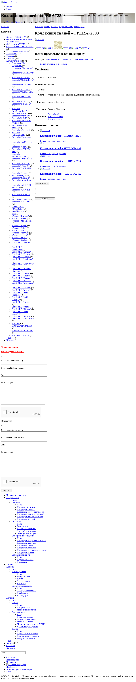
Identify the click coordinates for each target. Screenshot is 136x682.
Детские (20, 579)
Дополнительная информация (53, 64)
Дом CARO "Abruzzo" (22, 242)
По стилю (16, 521)
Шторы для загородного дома (30, 512)
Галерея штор (12, 497)
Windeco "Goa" (18, 230)
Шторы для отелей (25, 552)
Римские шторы (24, 526)
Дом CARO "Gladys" (21, 276)
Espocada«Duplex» (20, 173)
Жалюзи (10, 56)
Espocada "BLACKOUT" (23, 73)
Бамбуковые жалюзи (26, 638)
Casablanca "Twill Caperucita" (19, 64)
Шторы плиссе (23, 607)
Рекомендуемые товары (12, 351)
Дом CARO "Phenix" (21, 307)
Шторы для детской (26, 519)
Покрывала (22, 562)
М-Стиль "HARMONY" (22, 326)
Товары (18, 22)
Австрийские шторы (26, 531)
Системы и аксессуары (22, 586)
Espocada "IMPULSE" (21, 97)
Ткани (9, 338)
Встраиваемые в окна (27, 619)
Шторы (9, 340)
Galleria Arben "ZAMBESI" (18, 207)
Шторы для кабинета (26, 543)
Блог (8, 672)
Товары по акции (9, 347)
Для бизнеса (11, 667)
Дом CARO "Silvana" (21, 316)
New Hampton (18, 211)
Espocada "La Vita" (20, 101)
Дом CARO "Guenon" (21, 278)
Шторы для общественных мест (31, 540)
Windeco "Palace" (19, 237)
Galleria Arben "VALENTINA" (19, 46)
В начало (5, 26)
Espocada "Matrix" (20, 113)
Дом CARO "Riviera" (21, 309)
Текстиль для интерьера (17, 51)
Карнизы (10, 58)
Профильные (23, 593)
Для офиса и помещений (23, 536)
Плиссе (15, 602)
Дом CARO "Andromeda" (18, 248)
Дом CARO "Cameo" (21, 254)
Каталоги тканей (14, 61)
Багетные (21, 583)
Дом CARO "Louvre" (21, 288)
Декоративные (23, 576)
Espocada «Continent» (21, 130)
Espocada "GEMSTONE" (23, 92)
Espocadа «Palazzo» (20, 199)
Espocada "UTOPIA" (21, 116)
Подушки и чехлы (25, 559)
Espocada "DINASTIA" (22, 85)
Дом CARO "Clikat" (21, 257)
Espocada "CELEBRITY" (23, 80)
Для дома (16, 502)
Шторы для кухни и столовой (30, 514)
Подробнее (61, 141)
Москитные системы (26, 610)
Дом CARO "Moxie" (21, 290)
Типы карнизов (19, 571)
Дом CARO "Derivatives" (23, 264)
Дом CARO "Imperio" (21, 280)
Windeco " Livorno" (20, 216)
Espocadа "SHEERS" (21, 178)
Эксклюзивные (24, 581)
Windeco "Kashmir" (20, 233)
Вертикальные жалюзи (27, 634)
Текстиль (39, 26)
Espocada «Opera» (20, 147)
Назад (14, 500)
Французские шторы (26, 533)
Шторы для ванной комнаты (30, 517)
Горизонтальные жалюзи (28, 636)
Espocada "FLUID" (20, 89)
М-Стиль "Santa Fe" (20, 335)
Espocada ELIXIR (19, 118)
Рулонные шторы (19, 612)
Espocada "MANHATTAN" (19, 109)
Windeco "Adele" (19, 218)
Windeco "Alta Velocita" (22, 221)
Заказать (44, 199)
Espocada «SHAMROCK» (19, 155)
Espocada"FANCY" (20, 166)
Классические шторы (26, 528)
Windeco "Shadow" (20, 240)
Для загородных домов (27, 626)
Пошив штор (12, 662)
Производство (12, 660)
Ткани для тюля (86, 59)
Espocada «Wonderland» (22, 159)
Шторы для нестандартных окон (31, 550)
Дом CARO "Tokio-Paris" (23, 319)
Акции (9, 643)
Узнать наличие (42, 184)
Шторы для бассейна (26, 548)
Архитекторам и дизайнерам (19, 669)
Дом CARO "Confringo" (22, 259)
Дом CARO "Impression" (23, 283)
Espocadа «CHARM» (21, 194)
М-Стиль (16, 323)
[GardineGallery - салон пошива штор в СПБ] (16, 664)
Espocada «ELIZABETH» (19, 133)
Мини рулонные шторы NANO (31, 624)
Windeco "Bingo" (19, 225)
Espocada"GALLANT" (22, 168)
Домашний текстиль (21, 555)
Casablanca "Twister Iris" (22, 68)
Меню (9, 9)
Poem (14, 214)
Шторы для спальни (26, 509)
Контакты (10, 648)
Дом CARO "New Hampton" (20, 293)
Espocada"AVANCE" (21, 163)
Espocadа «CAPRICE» (22, 190)
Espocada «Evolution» (21, 137)
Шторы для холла (25, 545)
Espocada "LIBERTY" (16, 37)
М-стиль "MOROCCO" (22, 331)
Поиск (9, 7)
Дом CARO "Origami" (21, 302)
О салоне (10, 645)
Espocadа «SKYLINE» (22, 202)
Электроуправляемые (26, 591)
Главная (10, 22)
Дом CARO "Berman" (21, 252)
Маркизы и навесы (25, 622)
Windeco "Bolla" (19, 228)
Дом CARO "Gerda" (21, 273)
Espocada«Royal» (19, 175)
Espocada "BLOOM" (21, 77)
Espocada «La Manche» (22, 142)
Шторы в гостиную (26, 507)
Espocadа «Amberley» (21, 180)
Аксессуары (11, 54)
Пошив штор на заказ (16, 495)
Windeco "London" (20, 235)
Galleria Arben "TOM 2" (16, 44)
